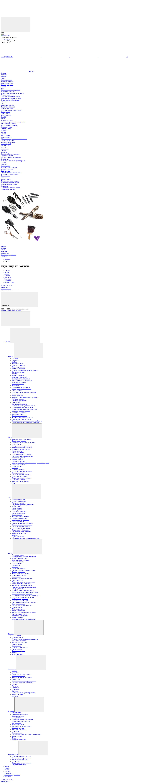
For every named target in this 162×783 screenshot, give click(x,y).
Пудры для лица (17, 649)
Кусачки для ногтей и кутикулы (22, 578)
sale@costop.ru (5, 287)
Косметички (5, 159)
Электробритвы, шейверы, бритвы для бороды (27, 421)
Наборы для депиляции (19, 518)
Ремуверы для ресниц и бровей (22, 471)
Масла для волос (17, 395)
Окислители (16, 402)
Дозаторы (4, 152)
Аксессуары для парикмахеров (22, 380)
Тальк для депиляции (19, 533)
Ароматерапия (5, 166)
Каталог (31, 71)
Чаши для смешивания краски (21, 419)
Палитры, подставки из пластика (22, 682)
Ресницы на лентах (18, 473)
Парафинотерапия (18, 521)
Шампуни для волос (7, 81)
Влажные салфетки (7, 169)
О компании (5, 253)
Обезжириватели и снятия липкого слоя (25, 592)
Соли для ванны (17, 733)
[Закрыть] (15, 319)
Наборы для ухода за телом (20, 520)
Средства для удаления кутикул (22, 605)
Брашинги (4, 76)
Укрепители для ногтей (19, 614)
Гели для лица (5, 95)
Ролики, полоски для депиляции (22, 523)
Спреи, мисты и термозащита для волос (24, 409)
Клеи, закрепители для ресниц (10, 96)
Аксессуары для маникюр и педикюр (13, 122)
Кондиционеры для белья (9, 184)
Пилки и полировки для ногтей (22, 594)
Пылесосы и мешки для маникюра (23, 597)
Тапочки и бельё (17, 694)
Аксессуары (4, 149)
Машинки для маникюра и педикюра (24, 587)
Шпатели (15, 535)
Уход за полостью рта (19, 739)
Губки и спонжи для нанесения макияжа (14, 139)
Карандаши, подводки (8, 140)
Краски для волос (6, 80)
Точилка (14, 652)
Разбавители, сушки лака (20, 599)
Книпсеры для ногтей (19, 575)
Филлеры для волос (18, 414)
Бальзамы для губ (6, 137)
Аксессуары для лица (7, 91)
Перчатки (15, 686)
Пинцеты (15, 468)
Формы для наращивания (20, 616)
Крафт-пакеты (16, 577)
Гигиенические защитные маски (11, 172)
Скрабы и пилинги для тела (21, 526)
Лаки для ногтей (17, 580)
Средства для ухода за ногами (21, 531)
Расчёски (4, 75)
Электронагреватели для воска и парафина (25, 538)
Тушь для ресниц (17, 654)
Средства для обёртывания (20, 530)
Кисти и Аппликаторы (8, 142)
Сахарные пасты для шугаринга (22, 525)
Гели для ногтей (6, 128)
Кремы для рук (5, 113)
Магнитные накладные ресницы (22, 456)
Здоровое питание (18, 724)
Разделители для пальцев (20, 600)
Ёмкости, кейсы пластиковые (10, 154)
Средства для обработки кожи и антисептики (26, 734)
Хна (13, 483)
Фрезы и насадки (17, 617)
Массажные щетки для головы (22, 726)
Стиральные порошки (8, 189)
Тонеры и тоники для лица (20, 481)
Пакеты (14, 684)
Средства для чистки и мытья (10, 188)
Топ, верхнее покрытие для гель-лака (24, 612)
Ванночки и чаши (6, 127)
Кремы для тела (6, 115)
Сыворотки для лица (18, 479)
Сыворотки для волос (19, 412)
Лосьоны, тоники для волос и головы (24, 392)
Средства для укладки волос (21, 411)
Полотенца (15, 687)
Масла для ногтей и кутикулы (21, 583)
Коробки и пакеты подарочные (11, 157)
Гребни (3, 78)
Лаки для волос (17, 390)
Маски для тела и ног (19, 513)
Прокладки (15, 731)
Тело (2, 103)
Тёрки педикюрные (18, 609)
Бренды (3, 246)
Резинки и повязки (18, 375)
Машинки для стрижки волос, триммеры (25, 397)
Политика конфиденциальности (11, 310)
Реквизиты (7, 279)
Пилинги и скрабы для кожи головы (23, 406)
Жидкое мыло (5, 176)
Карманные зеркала (7, 155)
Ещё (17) (3, 117)
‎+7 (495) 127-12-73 (6, 39)
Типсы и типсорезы (18, 610)
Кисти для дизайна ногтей (20, 573)
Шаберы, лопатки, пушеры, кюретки (24, 619)
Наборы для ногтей (18, 589)
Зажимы (14, 373)
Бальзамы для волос (7, 83)
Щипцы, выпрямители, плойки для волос (25, 370)
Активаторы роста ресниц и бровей (12, 93)
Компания (7, 277)
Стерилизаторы (17, 607)
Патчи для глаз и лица (19, 464)
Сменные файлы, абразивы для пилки (24, 602)
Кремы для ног (5, 112)
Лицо (2, 88)
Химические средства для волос (22, 417)
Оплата (3, 250)
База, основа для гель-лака (9, 125)
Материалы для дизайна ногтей (22, 585)
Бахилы (3, 150)
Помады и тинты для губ (20, 647)
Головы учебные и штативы (21, 387)
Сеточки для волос (18, 384)
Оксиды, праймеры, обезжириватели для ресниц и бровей (30, 463)
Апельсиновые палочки (8, 123)
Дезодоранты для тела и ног (10, 174)
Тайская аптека (17, 736)
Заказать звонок (6, 289)
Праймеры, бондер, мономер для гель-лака (25, 595)
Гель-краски (4, 130)
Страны (3, 248)
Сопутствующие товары (19, 476)
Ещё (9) (3, 162)
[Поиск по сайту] (15, 24)
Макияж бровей (6, 144)
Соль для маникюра (18, 604)
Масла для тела (17, 515)
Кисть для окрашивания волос (21, 389)
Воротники (15, 385)
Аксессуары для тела (7, 105)
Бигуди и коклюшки (18, 372)
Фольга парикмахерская (19, 416)
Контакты (4, 256)
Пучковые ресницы (18, 469)
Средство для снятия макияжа (21, 478)
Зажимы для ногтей (18, 572)
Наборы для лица (17, 459)
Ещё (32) (3, 86)
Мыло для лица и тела (19, 729)
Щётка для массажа (18, 537)
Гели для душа (5, 171)
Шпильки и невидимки (19, 377)
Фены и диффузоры (7, 85)
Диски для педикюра (18, 568)
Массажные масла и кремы (20, 516)
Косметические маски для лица (11, 98)
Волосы (3, 73)
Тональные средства (18, 651)
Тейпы (14, 738)
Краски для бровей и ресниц (10, 100)
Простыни (15, 689)
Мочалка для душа (18, 728)
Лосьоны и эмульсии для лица (21, 454)
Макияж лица (5, 145)
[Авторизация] (84, 57)
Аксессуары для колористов (21, 379)
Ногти (3, 118)
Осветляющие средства (19, 404)
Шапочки (15, 696)
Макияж (3, 134)
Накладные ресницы (18, 461)
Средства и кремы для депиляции (11, 110)
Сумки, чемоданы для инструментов (23, 693)
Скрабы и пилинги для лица (21, 474)
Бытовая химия (5, 179)
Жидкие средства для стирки (10, 182)
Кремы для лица (17, 451)
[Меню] (2, 33)
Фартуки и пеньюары (19, 382)
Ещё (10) (3, 177)
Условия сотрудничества (8, 255)
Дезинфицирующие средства (10, 181)
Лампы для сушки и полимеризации (23, 582)
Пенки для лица (17, 466)
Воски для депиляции (8, 107)
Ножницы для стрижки (19, 400)
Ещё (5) (3, 147)
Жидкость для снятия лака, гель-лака (23, 570)
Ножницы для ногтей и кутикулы (23, 590)
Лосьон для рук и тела (19, 511)
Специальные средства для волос (22, 407)
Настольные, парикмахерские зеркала (13, 161)
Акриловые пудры (7, 120)
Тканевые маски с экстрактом (10, 90)
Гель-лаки (15, 567)
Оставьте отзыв (9, 282)
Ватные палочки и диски (9, 167)
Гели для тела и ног (7, 108)
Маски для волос (17, 394)
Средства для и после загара (21, 528)
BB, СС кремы (5, 135)
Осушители (4, 186)
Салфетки (15, 691)
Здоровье (4, 164)
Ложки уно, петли (18, 452)
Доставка (4, 251)
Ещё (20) (3, 102)
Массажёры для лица (18, 458)
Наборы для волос (18, 399)
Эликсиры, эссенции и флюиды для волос (25, 422)
